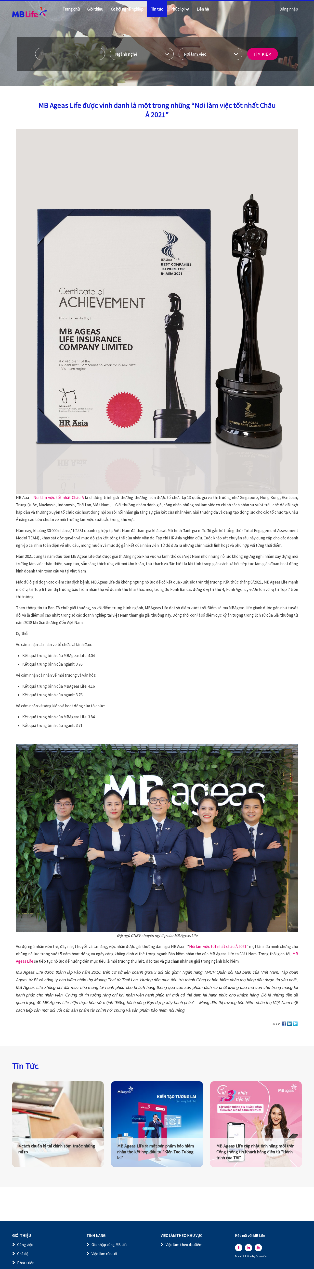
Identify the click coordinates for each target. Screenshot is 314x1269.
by (254, 1256)
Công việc (25, 1244)
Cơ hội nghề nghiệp (127, 9)
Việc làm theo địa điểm (184, 1244)
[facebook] (238, 1247)
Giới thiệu (95, 9)
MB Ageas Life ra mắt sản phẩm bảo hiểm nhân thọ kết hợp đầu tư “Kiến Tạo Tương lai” (155, 1151)
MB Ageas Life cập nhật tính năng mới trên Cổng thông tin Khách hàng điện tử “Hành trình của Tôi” (255, 1151)
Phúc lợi (177, 9)
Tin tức (157, 9)
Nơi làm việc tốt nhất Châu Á (58, 497)
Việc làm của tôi (104, 1253)
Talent (238, 1256)
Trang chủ (71, 9)
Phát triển (25, 1262)
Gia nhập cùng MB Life (110, 1244)
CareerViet (261, 1256)
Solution (247, 1256)
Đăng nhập (288, 9)
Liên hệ (203, 9)
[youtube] (258, 1247)
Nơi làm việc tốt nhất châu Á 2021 (217, 946)
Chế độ (22, 1253)
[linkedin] (248, 1247)
